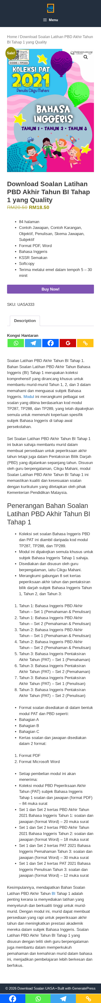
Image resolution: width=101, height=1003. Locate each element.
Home (12, 37)
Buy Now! (51, 289)
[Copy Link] (85, 343)
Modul (29, 396)
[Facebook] (50, 343)
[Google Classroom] (68, 343)
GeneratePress (84, 988)
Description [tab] (25, 321)
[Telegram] (33, 343)
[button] (86, 57)
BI (54, 893)
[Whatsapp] (16, 343)
